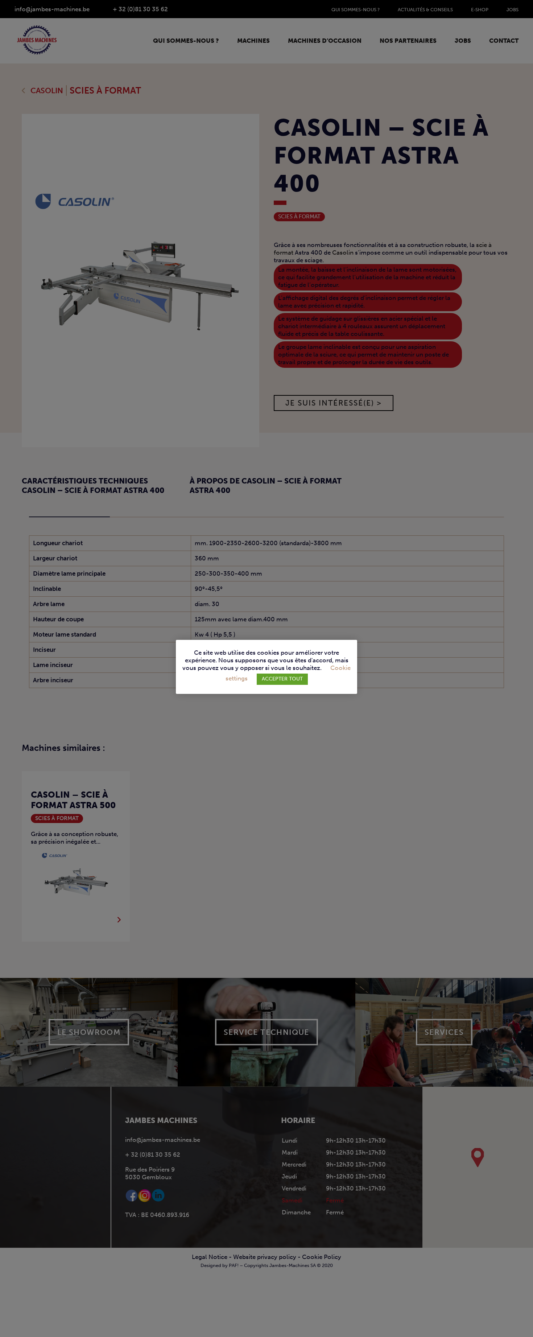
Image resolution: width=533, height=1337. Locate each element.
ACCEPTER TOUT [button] (282, 679)
